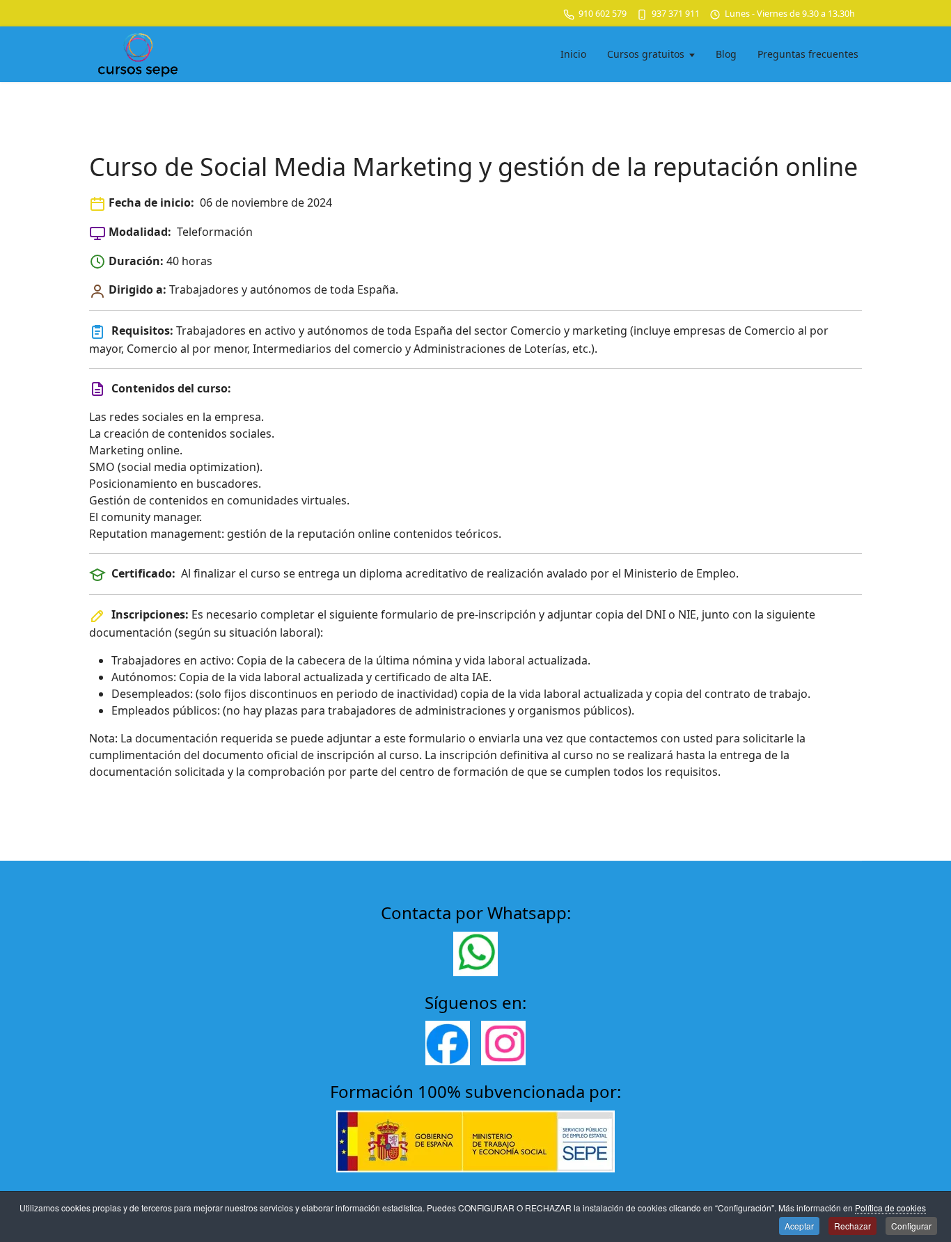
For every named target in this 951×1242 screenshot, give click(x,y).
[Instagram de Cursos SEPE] (503, 1043)
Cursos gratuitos (645, 54)
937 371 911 (676, 13)
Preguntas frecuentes (807, 54)
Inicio (573, 54)
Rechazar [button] (852, 1226)
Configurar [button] (911, 1226)
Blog (726, 54)
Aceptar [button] (799, 1226)
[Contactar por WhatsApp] (475, 954)
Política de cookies (890, 1207)
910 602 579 (603, 13)
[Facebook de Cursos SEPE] (447, 1043)
